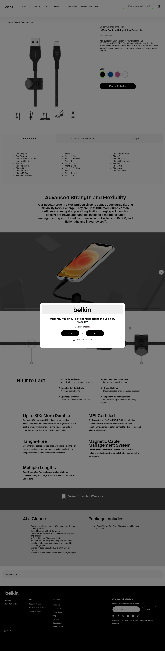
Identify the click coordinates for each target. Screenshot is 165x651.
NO (95, 333)
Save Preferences (84, 339)
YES (70, 333)
